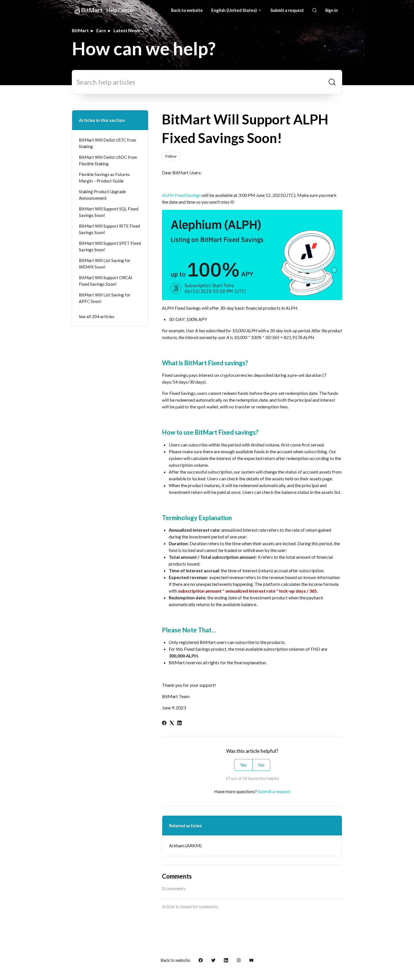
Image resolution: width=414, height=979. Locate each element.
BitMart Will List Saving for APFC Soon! (105, 298)
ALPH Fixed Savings (181, 195)
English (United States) (234, 10)
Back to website (187, 10)
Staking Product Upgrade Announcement (102, 195)
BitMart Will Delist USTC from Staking (107, 143)
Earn (101, 30)
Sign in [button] (331, 10)
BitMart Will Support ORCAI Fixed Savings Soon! (105, 281)
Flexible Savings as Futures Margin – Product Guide (104, 177)
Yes (243, 764)
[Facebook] (164, 723)
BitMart (80, 30)
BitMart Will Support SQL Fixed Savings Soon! (108, 212)
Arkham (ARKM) (185, 845)
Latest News (126, 30)
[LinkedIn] (179, 723)
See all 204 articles (96, 316)
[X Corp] (172, 723)
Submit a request (287, 10)
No (261, 764)
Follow (171, 156)
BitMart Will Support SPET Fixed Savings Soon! (110, 246)
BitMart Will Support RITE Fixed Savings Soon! (109, 229)
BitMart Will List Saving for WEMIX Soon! (105, 263)
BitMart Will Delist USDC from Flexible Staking (108, 160)
